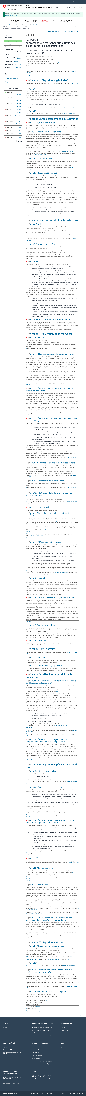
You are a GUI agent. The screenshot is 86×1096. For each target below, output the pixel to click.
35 (72, 872)
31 (37, 786)
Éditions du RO (7, 1049)
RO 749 (36, 154)
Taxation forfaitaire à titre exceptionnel (50, 319)
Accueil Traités (64, 1047)
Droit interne (35, 1052)
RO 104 (75, 730)
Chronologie (17, 61)
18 (56, 521)
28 (38, 739)
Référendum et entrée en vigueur (48, 991)
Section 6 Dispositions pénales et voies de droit (52, 766)
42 (38, 969)
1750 (49, 959)
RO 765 (58, 572)
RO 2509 (30, 959)
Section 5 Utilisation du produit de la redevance (49, 676)
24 (51, 682)
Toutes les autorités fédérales (11, 2)
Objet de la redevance (42, 122)
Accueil (5, 25)
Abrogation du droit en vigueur (47, 946)
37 (31, 904)
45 (38, 1003)
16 (38, 480)
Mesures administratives (50, 542)
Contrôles (49, 649)
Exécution (38, 337)
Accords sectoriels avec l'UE (11, 1081)
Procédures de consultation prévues (42, 1030)
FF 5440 (73, 151)
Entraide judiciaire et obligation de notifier (52, 597)
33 (37, 857)
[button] (15, 20)
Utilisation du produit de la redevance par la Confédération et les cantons (51, 681)
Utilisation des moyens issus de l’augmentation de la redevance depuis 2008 (46, 740)
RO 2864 (65, 151)
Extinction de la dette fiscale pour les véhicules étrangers (49, 494)
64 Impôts (34, 25)
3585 (53, 959)
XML (20, 92)
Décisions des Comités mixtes (11, 1083)
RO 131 (73, 71)
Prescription (39, 578)
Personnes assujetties (42, 158)
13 (38, 388)
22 (62, 618)
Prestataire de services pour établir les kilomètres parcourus (49, 389)
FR (73, 2)
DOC (20, 94)
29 (60, 753)
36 (61, 900)
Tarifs (35, 261)
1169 (67, 959)
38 (38, 917)
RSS (16, 1094)
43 (46, 1000)
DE (71, 2)
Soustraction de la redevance (51, 787)
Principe (36, 224)
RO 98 (58, 959)
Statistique (38, 640)
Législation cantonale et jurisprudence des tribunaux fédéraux (43, 1075)
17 (38, 492)
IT (75, 2)
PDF (17, 94)
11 (33, 346)
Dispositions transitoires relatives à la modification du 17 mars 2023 (49, 970)
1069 (34, 913)
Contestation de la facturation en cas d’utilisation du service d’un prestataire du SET (49, 918)
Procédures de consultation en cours (42, 1033)
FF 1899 (64, 725)
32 (38, 819)
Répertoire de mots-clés (38, 1049)
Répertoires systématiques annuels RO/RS (13, 1053)
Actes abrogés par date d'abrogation (42, 1061)
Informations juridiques (68, 1093)
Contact (65, 2)
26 (57, 691)
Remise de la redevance (44, 625)
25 (56, 691)
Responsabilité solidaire (48, 173)
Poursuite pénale (45, 868)
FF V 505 (30, 75)
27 (74, 698)
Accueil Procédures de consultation (42, 1027)
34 (37, 867)
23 (43, 648)
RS (28, 69)
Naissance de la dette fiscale (51, 480)
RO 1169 (39, 1006)
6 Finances (27, 25)
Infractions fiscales (47, 771)
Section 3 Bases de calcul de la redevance (54, 220)
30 (38, 770)
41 (37, 962)
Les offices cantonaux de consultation (42, 1078)
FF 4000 (39, 913)
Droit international (37, 1055)
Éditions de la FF (64, 1030)
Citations (18, 67)
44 (42, 1002)
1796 (37, 959)
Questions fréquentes (56, 2)
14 (38, 417)
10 (53, 228)
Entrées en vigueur (37, 1058)
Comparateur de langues (12, 78)
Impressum (79, 1093)
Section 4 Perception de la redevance (51, 333)
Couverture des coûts (42, 244)
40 (76, 952)
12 (37, 353)
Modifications (17, 64)
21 (38, 541)
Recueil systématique (11, 15)
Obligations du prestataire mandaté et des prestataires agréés (51, 419)
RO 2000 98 (18, 54)
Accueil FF (62, 1027)
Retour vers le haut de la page (75, 1015)
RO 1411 (34, 535)
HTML (16, 92)
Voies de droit (39, 884)
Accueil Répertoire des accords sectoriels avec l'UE (12, 1077)
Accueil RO (6, 1047)
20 (45, 529)
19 (46, 523)
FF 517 (41, 535)
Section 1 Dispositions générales (48, 80)
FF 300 (43, 154)
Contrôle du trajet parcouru (46, 665)
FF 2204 (29, 731)
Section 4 (36, 649)
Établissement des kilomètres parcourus (56, 354)
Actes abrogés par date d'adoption (41, 1063)
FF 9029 (65, 572)
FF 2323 (72, 107)
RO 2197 (29, 913)
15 (74, 472)
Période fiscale (40, 507)
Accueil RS (34, 1047)
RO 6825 (57, 725)
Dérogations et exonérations (45, 131)
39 (76, 948)
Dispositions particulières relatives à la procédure (48, 514)
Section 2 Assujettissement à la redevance (54, 118)
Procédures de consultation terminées (42, 1035)
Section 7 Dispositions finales (47, 942)
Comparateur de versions (12, 82)
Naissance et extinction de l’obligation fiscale (53, 462)
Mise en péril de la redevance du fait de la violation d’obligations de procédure (51, 821)
